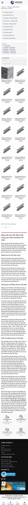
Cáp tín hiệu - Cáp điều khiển (10, 21)
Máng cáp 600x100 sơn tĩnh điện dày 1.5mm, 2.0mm (21, 210)
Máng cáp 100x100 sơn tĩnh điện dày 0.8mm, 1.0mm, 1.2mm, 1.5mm (7, 95)
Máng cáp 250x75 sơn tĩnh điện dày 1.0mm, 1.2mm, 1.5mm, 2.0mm (7, 172)
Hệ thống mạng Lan (8, 12)
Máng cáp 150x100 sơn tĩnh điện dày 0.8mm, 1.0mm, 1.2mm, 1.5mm (21, 114)
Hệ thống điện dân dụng (9, 38)
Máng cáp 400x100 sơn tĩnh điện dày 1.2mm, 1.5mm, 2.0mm (21, 191)
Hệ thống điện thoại (8, 15)
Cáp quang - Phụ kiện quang (10, 18)
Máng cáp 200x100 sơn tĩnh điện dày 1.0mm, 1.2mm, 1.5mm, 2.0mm (7, 153)
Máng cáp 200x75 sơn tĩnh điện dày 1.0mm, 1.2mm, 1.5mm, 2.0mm (21, 133)
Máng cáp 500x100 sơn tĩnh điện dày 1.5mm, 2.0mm (7, 210)
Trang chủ (3, 6)
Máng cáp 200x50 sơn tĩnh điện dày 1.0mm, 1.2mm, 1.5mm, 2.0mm (7, 133)
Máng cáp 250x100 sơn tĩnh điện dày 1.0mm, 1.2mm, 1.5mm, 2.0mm (21, 172)
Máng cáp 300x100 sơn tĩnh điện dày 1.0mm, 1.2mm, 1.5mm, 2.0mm (7, 191)
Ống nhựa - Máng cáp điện (13, 6)
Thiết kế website (5, 454)
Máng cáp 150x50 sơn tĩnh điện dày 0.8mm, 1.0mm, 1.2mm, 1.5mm (21, 95)
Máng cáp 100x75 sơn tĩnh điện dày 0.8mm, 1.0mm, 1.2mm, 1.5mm (21, 76)
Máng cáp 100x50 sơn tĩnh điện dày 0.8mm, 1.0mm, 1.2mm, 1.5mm (7, 76)
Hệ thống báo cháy (8, 29)
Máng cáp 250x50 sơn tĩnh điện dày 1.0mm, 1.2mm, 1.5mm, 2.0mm (21, 153)
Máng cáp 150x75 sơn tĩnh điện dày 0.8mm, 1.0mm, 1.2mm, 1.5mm (7, 114)
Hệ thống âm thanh (8, 26)
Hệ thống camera (7, 32)
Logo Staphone (16, 2)
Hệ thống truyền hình (8, 35)
